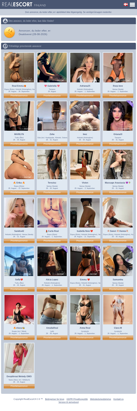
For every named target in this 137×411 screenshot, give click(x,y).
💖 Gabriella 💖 (52, 86)
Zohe (52, 134)
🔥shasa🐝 (19, 328)
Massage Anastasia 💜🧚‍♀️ (118, 183)
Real (24, 4)
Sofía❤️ (19, 279)
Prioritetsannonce (19, 95)
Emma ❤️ (85, 279)
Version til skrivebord (69, 402)
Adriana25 (85, 86)
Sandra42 (19, 231)
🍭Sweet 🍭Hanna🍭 (118, 231)
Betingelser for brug (54, 399)
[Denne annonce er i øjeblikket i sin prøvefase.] (130, 103)
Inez (85, 134)
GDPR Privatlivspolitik (77, 399)
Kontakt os (118, 399)
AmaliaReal (52, 328)
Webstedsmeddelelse (100, 399)
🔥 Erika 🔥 (19, 183)
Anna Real (85, 328)
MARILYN (19, 134)
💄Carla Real (52, 231)
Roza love (118, 86)
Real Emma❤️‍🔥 (19, 86)
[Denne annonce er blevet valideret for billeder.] (7, 55)
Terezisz (52, 183)
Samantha (118, 279)
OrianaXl (117, 134)
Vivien (85, 183)
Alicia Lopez (52, 279)
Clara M (118, 328)
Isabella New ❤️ (85, 231)
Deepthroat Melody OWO (19, 376)
